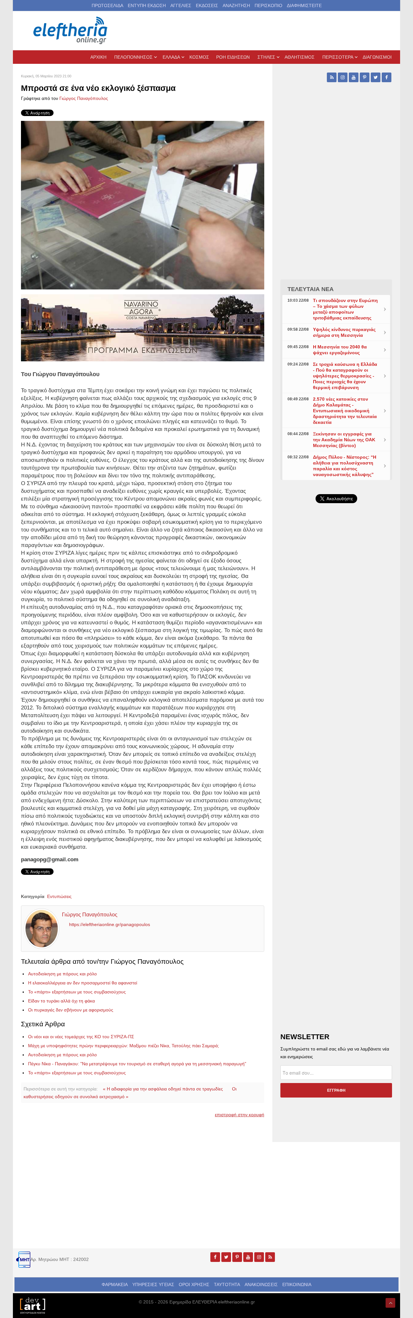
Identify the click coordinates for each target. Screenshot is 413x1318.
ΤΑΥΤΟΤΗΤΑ (227, 1284)
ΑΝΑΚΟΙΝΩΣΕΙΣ (261, 1284)
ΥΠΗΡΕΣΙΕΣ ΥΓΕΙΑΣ (153, 1284)
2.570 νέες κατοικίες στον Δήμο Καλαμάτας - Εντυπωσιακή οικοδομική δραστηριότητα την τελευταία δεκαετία (345, 410)
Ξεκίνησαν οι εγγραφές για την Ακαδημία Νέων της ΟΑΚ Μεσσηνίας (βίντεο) (344, 439)
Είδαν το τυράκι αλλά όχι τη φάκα (61, 1000)
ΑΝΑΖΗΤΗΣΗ (236, 5)
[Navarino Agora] (142, 327)
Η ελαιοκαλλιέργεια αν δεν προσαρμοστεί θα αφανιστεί (82, 982)
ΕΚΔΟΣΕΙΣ (207, 5)
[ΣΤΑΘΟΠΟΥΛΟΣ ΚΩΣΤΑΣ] (32, 1305)
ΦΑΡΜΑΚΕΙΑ (115, 1284)
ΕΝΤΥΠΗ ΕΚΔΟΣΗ (147, 5)
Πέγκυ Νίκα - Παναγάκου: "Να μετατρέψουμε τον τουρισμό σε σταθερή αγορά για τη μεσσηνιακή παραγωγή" (137, 1063)
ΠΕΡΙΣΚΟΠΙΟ (268, 5)
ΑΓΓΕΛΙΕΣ (180, 5)
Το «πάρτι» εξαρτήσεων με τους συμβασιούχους (77, 991)
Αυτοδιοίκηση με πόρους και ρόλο (62, 973)
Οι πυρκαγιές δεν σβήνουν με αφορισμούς (70, 1009)
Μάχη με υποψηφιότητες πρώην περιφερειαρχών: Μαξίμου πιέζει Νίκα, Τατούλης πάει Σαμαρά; (123, 1045)
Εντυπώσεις (59, 896)
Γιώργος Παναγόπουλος (83, 98)
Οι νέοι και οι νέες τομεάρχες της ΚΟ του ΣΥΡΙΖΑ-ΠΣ (81, 1036)
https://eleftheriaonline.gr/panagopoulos (109, 924)
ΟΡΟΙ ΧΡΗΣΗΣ (194, 1284)
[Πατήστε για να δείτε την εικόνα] (142, 204)
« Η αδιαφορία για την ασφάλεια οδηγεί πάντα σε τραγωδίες (163, 1088)
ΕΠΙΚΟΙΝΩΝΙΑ (296, 1284)
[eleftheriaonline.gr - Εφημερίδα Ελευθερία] (71, 30)
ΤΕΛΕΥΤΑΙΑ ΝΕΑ (310, 289)
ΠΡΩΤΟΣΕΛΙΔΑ (107, 5)
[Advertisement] (336, 661)
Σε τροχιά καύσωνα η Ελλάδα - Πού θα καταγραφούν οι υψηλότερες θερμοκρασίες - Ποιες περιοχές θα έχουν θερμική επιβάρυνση (345, 376)
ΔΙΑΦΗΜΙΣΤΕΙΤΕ (304, 5)
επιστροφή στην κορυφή (239, 1114)
